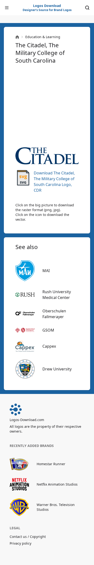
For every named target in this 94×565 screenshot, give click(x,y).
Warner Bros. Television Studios (56, 507)
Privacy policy (20, 543)
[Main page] (17, 37)
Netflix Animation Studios (57, 484)
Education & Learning (42, 37)
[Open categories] (7, 7)
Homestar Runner (51, 464)
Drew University (57, 369)
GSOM (48, 330)
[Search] (87, 7)
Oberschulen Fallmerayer (54, 313)
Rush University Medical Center (56, 294)
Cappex (49, 346)
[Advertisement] (47, 106)
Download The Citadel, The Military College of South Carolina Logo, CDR (54, 181)
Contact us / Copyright (28, 536)
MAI (46, 270)
